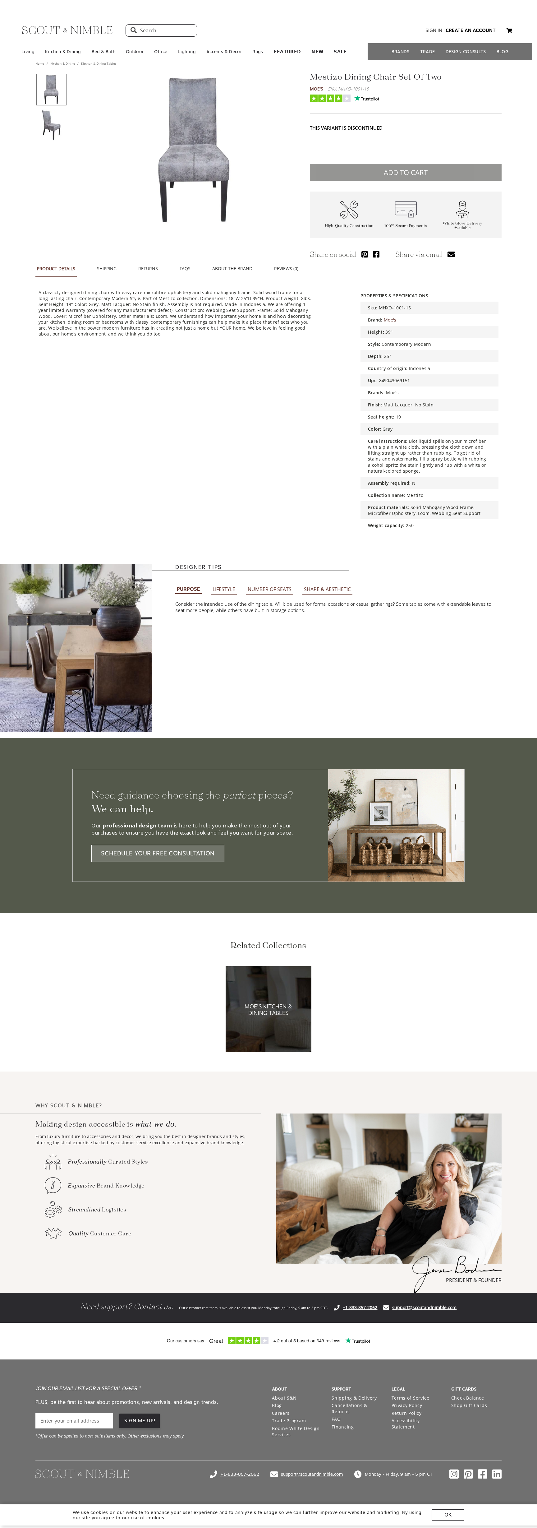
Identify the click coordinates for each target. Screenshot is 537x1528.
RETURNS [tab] (148, 268)
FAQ (336, 1419)
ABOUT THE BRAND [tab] (232, 268)
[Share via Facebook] (376, 254)
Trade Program (289, 1421)
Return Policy (407, 1413)
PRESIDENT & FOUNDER (474, 1280)
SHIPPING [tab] (107, 268)
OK (448, 1515)
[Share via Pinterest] (364, 254)
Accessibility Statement (406, 1424)
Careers (281, 1413)
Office (160, 51)
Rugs (257, 51)
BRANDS (401, 51)
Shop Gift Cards (469, 1405)
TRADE (427, 51)
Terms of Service (410, 1398)
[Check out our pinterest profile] (468, 1474)
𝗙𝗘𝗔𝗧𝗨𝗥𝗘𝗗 (287, 51)
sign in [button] (433, 30)
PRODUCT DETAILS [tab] (56, 268)
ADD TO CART (406, 172)
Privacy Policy (407, 1405)
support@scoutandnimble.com (424, 1307)
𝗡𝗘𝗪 (317, 51)
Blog (277, 1405)
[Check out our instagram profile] (454, 1474)
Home (40, 63)
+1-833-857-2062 (360, 1307)
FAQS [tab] (185, 268)
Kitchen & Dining (63, 51)
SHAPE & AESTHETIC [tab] (327, 589)
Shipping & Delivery (354, 1398)
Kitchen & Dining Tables (98, 63)
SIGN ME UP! (140, 1421)
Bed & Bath (103, 51)
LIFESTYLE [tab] (224, 589)
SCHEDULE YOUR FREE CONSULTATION (158, 853)
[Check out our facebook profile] (482, 1474)
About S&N (284, 1398)
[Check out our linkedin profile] (497, 1474)
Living (27, 51)
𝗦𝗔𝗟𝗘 (340, 51)
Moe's (316, 89)
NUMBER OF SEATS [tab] (269, 589)
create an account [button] (471, 30)
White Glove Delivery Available (462, 225)
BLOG (502, 51)
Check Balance (467, 1398)
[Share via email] (451, 254)
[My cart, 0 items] (509, 31)
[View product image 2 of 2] (51, 125)
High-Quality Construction (349, 226)
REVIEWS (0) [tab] (286, 268)
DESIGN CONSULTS (466, 51)
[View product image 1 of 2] (51, 89)
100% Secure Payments (405, 226)
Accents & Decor (224, 51)
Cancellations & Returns (349, 1408)
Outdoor (135, 51)
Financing (343, 1427)
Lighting (187, 51)
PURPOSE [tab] (188, 589)
